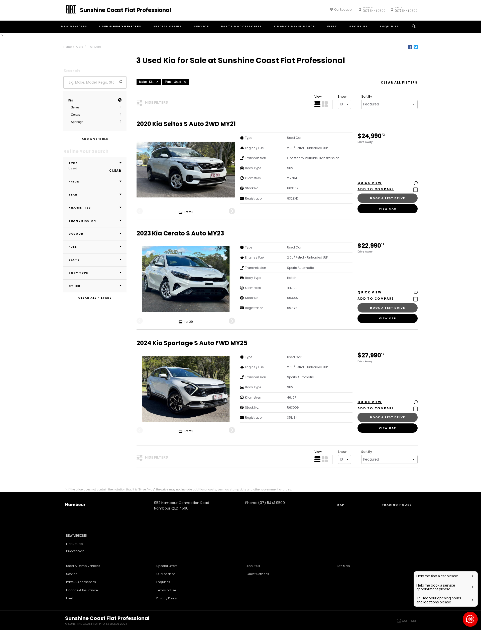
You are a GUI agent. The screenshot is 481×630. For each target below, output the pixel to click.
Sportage (77, 122)
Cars (79, 47)
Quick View (369, 183)
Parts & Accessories (241, 26)
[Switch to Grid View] (325, 104)
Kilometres (79, 208)
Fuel (72, 247)
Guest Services (258, 574)
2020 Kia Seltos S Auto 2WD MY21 (186, 124)
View (318, 96)
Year (73, 195)
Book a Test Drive (387, 198)
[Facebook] (410, 47)
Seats (73, 260)
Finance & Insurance (294, 26)
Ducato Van (75, 551)
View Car (387, 209)
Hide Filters (156, 102)
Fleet (332, 26)
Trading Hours (397, 505)
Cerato (75, 114)
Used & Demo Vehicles (120, 26)
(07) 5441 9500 (374, 10)
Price (73, 181)
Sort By (366, 96)
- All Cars (94, 47)
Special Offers (167, 26)
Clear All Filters (95, 297)
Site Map (343, 566)
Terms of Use (166, 590)
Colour (75, 234)
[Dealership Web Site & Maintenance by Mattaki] (406, 621)
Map (340, 505)
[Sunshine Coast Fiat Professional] (69, 10)
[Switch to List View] (317, 104)
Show (342, 96)
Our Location (343, 9)
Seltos (75, 107)
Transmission (82, 221)
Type (73, 165)
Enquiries (389, 26)
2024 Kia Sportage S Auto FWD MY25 (192, 343)
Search (413, 26)
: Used (173, 82)
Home (67, 47)
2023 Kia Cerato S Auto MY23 (180, 233)
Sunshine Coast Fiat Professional (125, 10)
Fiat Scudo (74, 544)
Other (74, 286)
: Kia (146, 82)
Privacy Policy (166, 598)
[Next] (232, 211)
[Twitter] (416, 47)
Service (201, 26)
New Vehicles (74, 26)
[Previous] (140, 211)
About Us (358, 26)
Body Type (78, 273)
